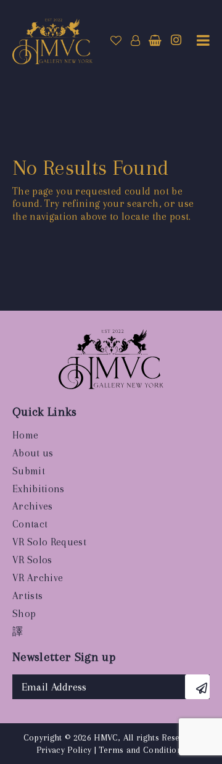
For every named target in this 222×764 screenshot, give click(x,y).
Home (25, 435)
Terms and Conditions (142, 750)
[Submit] (197, 686)
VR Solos (32, 560)
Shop (24, 613)
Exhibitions (38, 489)
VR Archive (37, 578)
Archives (32, 506)
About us (33, 453)
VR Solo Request (49, 542)
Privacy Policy (64, 750)
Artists (27, 596)
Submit (28, 471)
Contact (29, 524)
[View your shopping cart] (155, 41)
